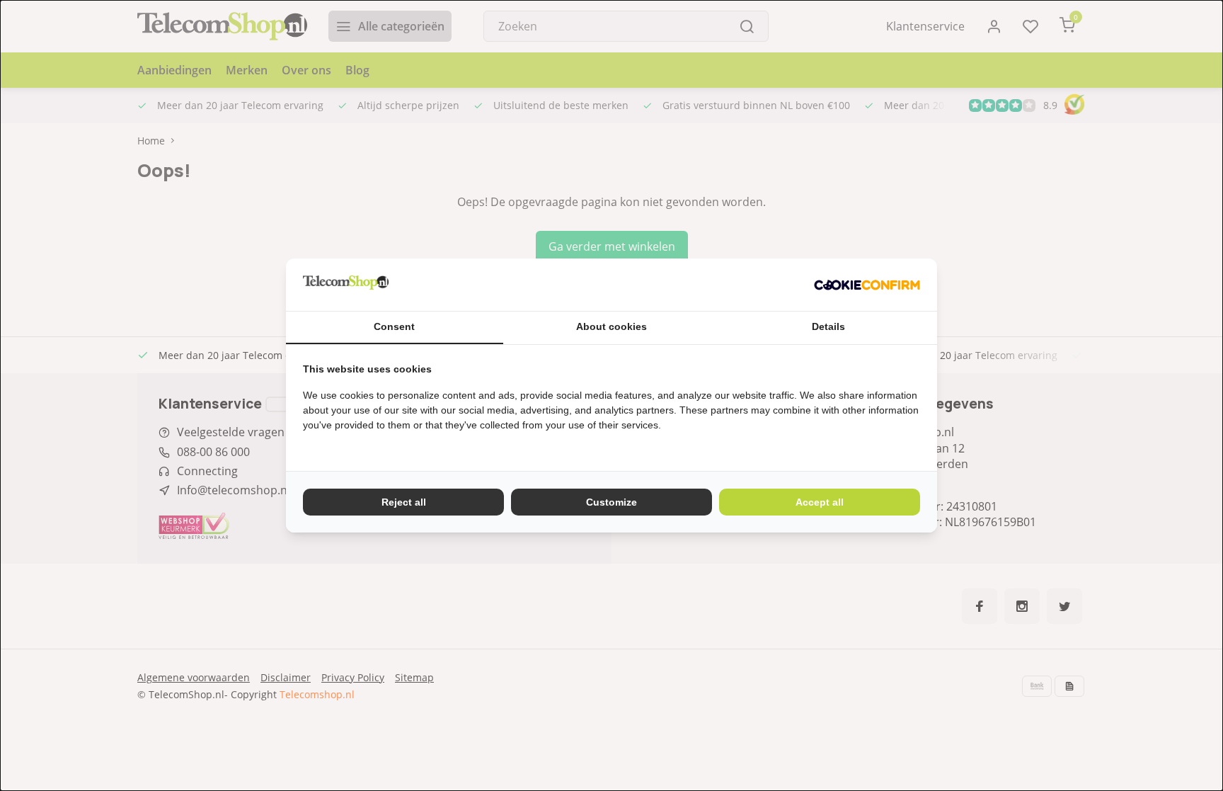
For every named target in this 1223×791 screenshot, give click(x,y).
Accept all (820, 502)
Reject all (403, 502)
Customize (611, 502)
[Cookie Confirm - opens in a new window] (867, 284)
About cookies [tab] (611, 326)
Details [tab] (828, 326)
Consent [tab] (394, 326)
